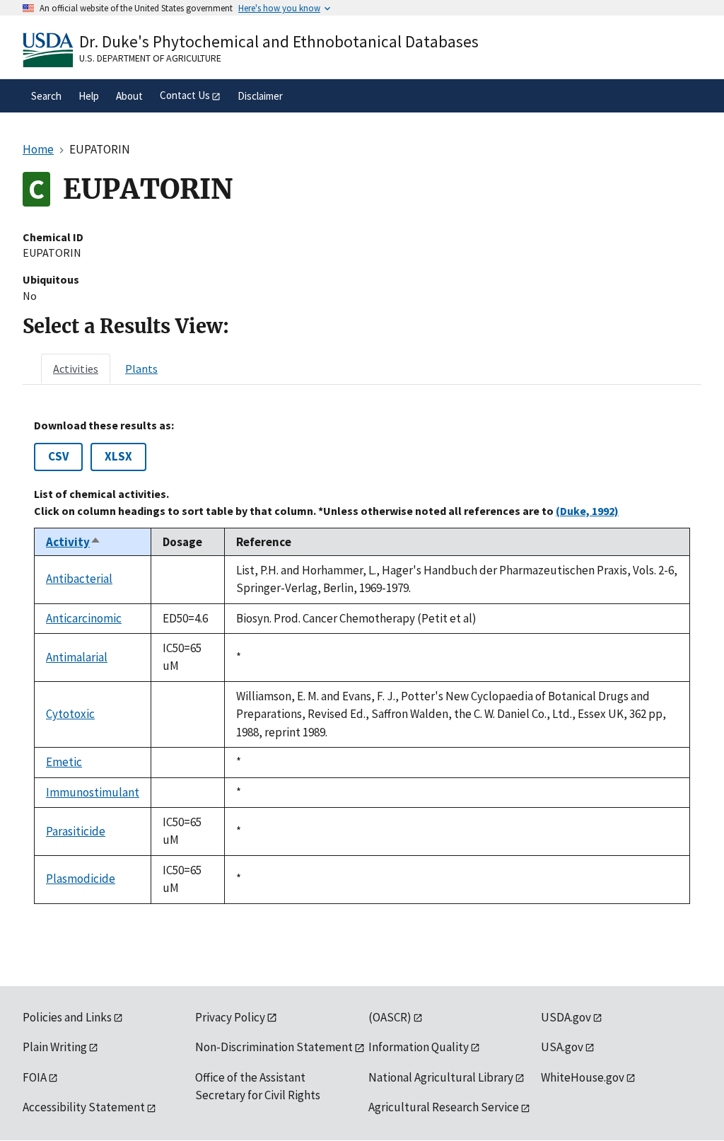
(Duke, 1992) (587, 511)
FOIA (35, 1077)
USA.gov (562, 1047)
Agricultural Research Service (443, 1107)
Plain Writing (55, 1047)
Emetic (64, 762)
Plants (141, 368)
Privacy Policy (230, 1017)
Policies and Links (67, 1017)
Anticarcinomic (84, 618)
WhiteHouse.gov (582, 1077)
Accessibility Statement (84, 1107)
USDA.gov (566, 1017)
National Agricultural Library (440, 1077)
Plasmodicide (80, 878)
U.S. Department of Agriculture (150, 58)
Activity (73, 542)
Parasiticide (75, 831)
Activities (75, 368)
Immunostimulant (92, 792)
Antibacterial (79, 578)
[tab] (76, 368)
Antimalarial (76, 657)
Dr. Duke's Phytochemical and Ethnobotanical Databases (279, 41)
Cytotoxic (70, 714)
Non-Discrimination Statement (274, 1047)
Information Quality (418, 1047)
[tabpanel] (362, 661)
